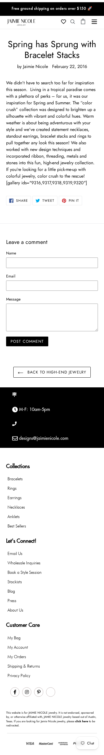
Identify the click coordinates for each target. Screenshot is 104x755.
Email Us (14, 553)
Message (13, 299)
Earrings (14, 497)
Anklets (13, 516)
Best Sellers (16, 526)
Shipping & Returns (23, 666)
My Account (17, 647)
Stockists (14, 581)
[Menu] (94, 21)
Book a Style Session (24, 572)
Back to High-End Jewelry (56, 372)
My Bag (14, 637)
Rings (12, 488)
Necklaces (16, 507)
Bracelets (15, 478)
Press (11, 600)
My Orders (16, 656)
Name (11, 253)
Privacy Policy (18, 675)
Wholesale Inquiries (23, 562)
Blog (11, 591)
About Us (15, 610)
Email (10, 276)
